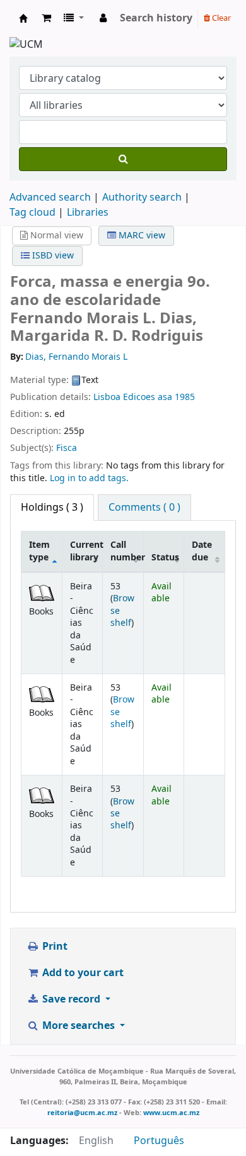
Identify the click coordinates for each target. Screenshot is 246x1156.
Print (53, 946)
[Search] (123, 159)
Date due (202, 551)
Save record (71, 999)
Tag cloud (32, 212)
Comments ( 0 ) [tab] (144, 507)
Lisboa (106, 397)
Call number (126, 551)
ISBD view (52, 255)
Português (159, 1140)
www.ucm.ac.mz (171, 1113)
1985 (185, 397)
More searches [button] (78, 1025)
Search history (156, 18)
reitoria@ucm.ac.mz (82, 1113)
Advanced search (50, 197)
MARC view (140, 235)
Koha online (23, 18)
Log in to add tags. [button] (89, 478)
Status (165, 557)
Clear (220, 18)
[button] (46, 18)
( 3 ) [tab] (52, 507)
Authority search (142, 197)
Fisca (66, 448)
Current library (86, 551)
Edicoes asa (147, 397)
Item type (39, 551)
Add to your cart (82, 973)
